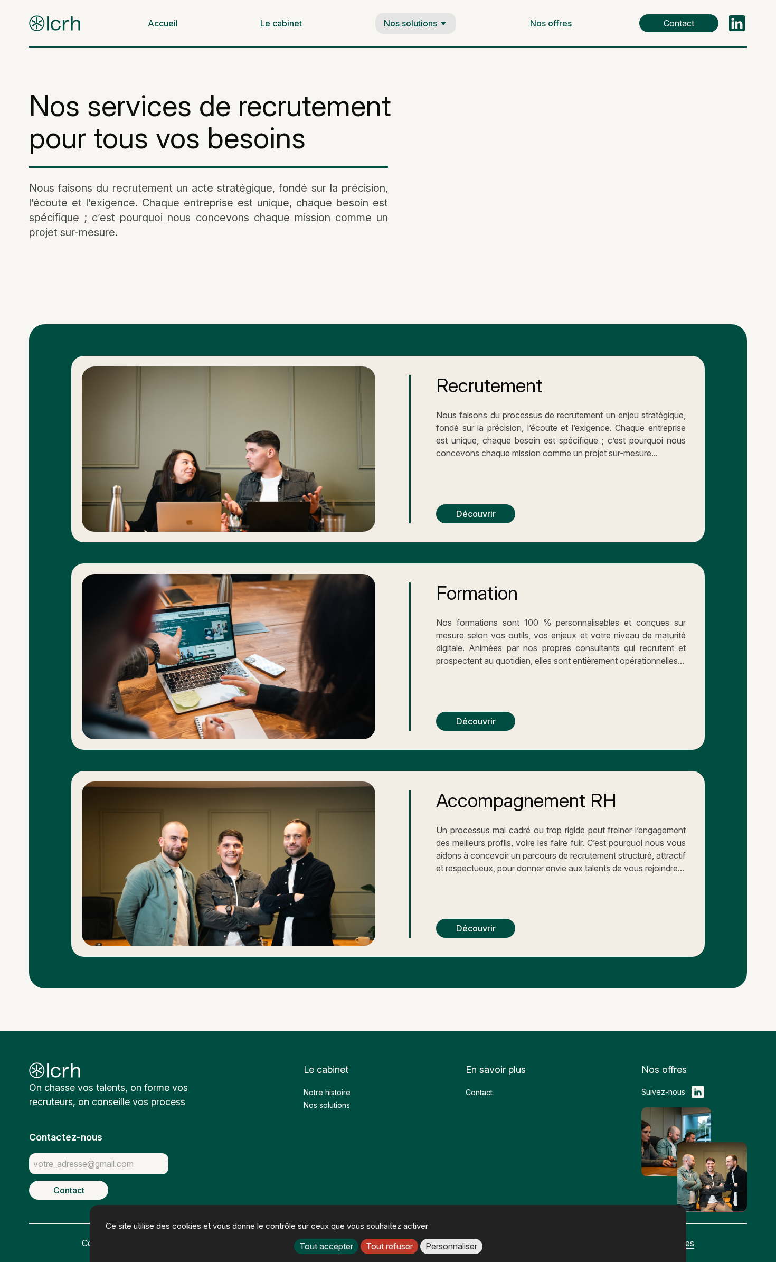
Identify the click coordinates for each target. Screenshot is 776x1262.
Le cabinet (281, 23)
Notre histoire (327, 1092)
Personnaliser (451, 1246)
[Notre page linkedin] (738, 23)
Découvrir (476, 513)
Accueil (163, 23)
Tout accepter (326, 1246)
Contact (679, 23)
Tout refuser (389, 1246)
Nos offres (551, 23)
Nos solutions (410, 23)
